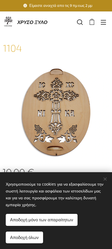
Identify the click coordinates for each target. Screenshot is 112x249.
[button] (80, 22)
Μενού (103, 22)
